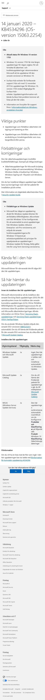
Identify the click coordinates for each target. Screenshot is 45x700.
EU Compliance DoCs (29, 692)
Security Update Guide (11, 194)
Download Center (8, 519)
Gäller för (6, 40)
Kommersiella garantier (9, 537)
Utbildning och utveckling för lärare (12, 566)
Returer (5, 526)
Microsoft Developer (8, 619)
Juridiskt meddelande (28, 689)
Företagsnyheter (7, 663)
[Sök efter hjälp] (8, 3)
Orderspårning (7, 530)
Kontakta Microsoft (8, 689)
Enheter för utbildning (9, 551)
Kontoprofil (6, 515)
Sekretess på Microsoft (9, 666)
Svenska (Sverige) (11, 677)
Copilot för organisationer (10, 490)
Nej (28, 471)
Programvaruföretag (8, 641)
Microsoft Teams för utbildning (11, 555)
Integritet (17, 689)
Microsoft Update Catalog (12, 335)
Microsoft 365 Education (9, 558)
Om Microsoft (6, 659)
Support (5, 8)
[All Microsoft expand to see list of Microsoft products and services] (3, 3)
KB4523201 (25, 326)
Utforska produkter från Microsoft (12, 501)
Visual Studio (6, 645)
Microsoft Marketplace (9, 634)
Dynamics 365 (7, 594)
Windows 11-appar (8, 505)
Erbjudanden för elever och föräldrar (13, 569)
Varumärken (6, 692)
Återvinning (6, 533)
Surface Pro (6, 483)
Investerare (6, 670)
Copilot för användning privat (11, 494)
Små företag (6, 609)
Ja (15, 471)
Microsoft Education (8, 547)
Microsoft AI (6, 583)
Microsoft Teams (7, 605)
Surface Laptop (7, 486)
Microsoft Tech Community (10, 630)
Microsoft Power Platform (10, 638)
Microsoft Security (8, 587)
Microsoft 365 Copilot (9, 602)
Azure (4, 591)
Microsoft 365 (6, 497)
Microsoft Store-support (9, 522)
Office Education (7, 562)
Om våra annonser (16, 692)
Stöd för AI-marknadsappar (10, 627)
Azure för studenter (8, 573)
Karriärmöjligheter (8, 655)
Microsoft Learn (7, 623)
